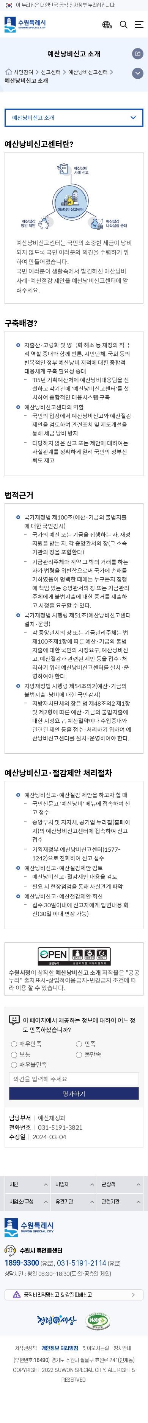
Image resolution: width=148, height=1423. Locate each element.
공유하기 (137, 53)
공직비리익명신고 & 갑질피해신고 (58, 1295)
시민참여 (23, 72)
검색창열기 (124, 24)
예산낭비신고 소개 (33, 118)
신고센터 (51, 72)
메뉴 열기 (137, 73)
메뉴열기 (139, 24)
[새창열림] (74, 958)
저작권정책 (26, 1348)
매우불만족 (33, 1064)
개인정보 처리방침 (59, 1348)
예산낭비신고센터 (88, 72)
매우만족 (30, 1043)
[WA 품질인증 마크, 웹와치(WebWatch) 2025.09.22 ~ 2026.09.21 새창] (98, 1321)
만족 (90, 1043)
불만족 (93, 1054)
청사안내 (122, 1348)
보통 (24, 1054)
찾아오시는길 (95, 1348)
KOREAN (107, 24)
